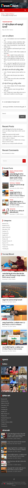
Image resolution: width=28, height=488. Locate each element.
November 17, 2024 (14, 214)
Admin (11, 29)
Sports (4, 243)
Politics (4, 239)
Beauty (4, 223)
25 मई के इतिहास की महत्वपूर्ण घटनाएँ (11, 102)
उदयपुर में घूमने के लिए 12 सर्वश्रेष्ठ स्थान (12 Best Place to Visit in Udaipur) (17, 194)
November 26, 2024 (14, 197)
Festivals (12, 183)
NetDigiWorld (10, 484)
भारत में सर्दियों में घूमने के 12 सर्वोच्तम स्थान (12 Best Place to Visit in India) (18, 203)
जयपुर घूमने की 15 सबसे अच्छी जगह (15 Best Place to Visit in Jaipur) (16, 468)
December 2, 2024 (14, 180)
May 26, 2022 (5, 29)
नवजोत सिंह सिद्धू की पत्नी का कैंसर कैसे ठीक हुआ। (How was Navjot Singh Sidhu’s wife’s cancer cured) (13, 131)
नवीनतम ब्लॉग (6, 430)
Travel (11, 190)
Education (12, 209)
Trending (12, 172)
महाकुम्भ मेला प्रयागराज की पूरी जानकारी (10, 134)
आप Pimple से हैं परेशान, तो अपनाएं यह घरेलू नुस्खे (13, 107)
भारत (8, 55)
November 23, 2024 (14, 206)
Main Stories (5, 237)
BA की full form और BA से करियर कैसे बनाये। (12, 143)
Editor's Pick (5, 227)
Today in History (7, 21)
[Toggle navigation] (3, 10)
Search (4, 113)
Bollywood (5, 225)
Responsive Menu (25, 1)
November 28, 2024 (14, 188)
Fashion (4, 231)
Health (11, 171)
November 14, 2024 (12, 471)
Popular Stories (18, 171)
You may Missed (8, 254)
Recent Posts (8, 168)
